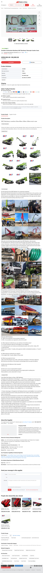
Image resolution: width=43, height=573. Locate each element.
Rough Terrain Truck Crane (19, 550)
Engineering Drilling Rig (5, 537)
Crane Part (32, 555)
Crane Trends (23, 561)
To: (6, 477)
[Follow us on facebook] (34, 565)
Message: (5, 480)
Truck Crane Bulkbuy (31, 561)
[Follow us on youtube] (39, 565)
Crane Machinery (25, 555)
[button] (1, 1)
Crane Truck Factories (16, 555)
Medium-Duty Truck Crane (30, 550)
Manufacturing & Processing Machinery (11, 8)
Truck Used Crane (14, 558)
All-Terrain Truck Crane (32, 8)
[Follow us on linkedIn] (30, 567)
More (2, 563)
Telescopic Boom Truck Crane (7, 550)
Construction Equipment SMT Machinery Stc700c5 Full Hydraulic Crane (37, 509)
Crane (20, 8)
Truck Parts (8, 456)
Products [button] (11, 5)
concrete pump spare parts (26, 537)
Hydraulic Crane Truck (23, 558)
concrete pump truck (4, 539)
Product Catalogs (17, 535)
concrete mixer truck (35, 537)
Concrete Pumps (19, 455)
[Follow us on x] (36, 565)
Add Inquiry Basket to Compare (22, 43)
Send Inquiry (11, 62)
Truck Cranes (23, 457)
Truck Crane (25, 8)
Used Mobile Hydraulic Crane (7, 561)
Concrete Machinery (7, 457)
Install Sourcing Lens (6, 567)
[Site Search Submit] (27, 5)
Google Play (10, 565)
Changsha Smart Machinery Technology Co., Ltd (12, 52)
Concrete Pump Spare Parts (28, 455)
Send (9, 489)
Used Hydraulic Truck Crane (34, 558)
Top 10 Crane (16, 561)
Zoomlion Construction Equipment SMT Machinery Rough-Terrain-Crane (5, 526)
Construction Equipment (16, 457)
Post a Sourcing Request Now (32, 489)
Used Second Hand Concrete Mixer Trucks (18, 456)
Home (2, 8)
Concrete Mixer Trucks (11, 455)
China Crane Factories (6, 555)
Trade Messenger (18, 565)
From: (6, 474)
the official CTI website (27, 422)
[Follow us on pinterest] (41, 565)
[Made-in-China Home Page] (21, 2)
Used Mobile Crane (5, 558)
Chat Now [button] (33, 62)
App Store (4, 565)
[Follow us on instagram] (38, 565)
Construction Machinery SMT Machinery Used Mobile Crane (26, 509)
